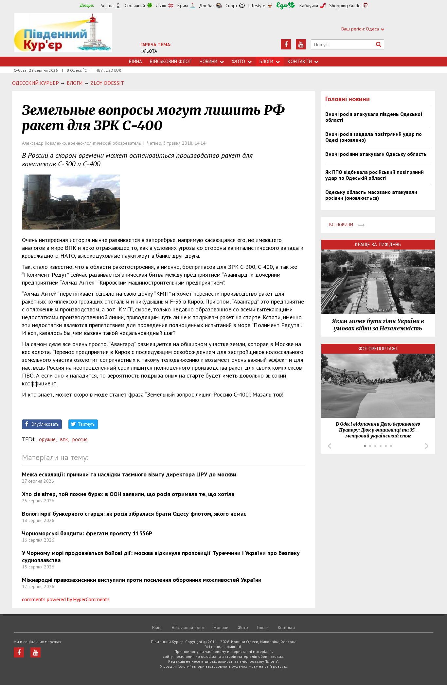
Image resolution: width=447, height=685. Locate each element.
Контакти (300, 61)
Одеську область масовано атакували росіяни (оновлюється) (371, 195)
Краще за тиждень (378, 244)
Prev (329, 446)
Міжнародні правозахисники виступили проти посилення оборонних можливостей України (141, 579)
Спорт (231, 6)
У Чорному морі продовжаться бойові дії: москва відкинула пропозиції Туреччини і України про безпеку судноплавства (161, 556)
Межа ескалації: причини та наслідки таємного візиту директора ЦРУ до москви (129, 474)
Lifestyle (256, 6)
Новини (208, 61)
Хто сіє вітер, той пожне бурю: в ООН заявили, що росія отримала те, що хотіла (128, 494)
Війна (135, 61)
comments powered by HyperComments (66, 599)
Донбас (206, 6)
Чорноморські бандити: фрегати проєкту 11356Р (87, 533)
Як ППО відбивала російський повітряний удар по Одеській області (374, 175)
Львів (161, 6)
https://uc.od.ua (63, 35)
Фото (238, 61)
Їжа (286, 5)
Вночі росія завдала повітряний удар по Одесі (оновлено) (373, 137)
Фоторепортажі (378, 348)
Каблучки (308, 6)
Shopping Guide (345, 6)
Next (426, 446)
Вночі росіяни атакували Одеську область (376, 154)
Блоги (266, 61)
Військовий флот (171, 61)
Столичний (135, 6)
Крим (182, 6)
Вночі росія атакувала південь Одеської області (373, 117)
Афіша (107, 6)
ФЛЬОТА (148, 51)
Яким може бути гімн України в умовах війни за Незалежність (378, 325)
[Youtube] (301, 44)
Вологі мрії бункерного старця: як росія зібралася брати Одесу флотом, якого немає (134, 513)
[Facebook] (286, 44)
